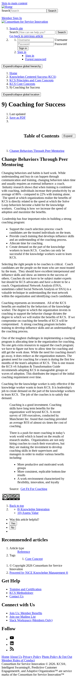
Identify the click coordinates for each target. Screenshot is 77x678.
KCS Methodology (21, 592)
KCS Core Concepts (22, 84)
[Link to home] (25, 21)
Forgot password (35, 59)
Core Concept (34, 558)
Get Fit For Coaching (34, 489)
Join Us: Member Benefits (25, 613)
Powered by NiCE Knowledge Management (38, 572)
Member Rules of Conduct (18, 660)
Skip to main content (14, 3)
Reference (23, 551)
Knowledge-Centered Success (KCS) (32, 76)
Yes (13, 523)
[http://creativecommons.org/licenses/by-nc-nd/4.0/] (11, 499)
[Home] (7, 6)
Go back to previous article (26, 36)
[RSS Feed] (11, 650)
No (12, 527)
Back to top (16, 505)
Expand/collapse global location (21, 94)
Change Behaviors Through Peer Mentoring (36, 150)
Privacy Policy (32, 656)
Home (13, 73)
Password (61, 44)
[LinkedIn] (11, 644)
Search (6, 10)
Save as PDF (17, 117)
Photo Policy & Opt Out (57, 656)
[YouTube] (11, 639)
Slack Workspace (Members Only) (31, 620)
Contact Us (16, 596)
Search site (16, 28)
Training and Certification (25, 589)
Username (61, 39)
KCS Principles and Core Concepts (31, 80)
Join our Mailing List (22, 616)
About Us (16, 656)
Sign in (23, 48)
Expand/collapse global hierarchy (22, 66)
